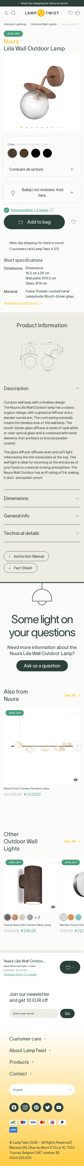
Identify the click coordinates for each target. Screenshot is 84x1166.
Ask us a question (42, 665)
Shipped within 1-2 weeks (20, 974)
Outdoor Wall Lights (43, 24)
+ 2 (37, 917)
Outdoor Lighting (15, 24)
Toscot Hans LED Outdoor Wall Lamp (27, 924)
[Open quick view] (75, 780)
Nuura (11, 41)
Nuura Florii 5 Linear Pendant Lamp (26, 788)
